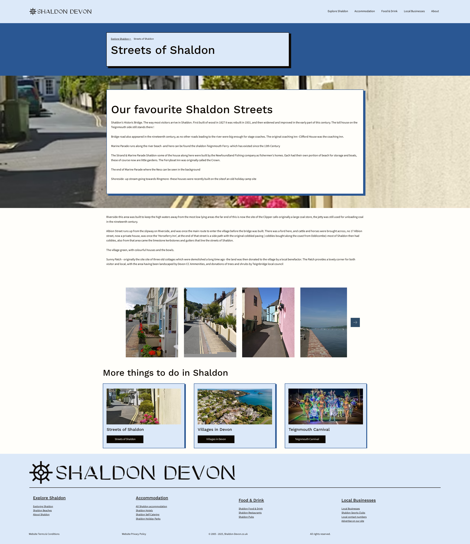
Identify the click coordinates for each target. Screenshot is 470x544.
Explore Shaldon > (121, 39)
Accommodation (152, 497)
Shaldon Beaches (42, 510)
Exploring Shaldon (43, 506)
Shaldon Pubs (246, 517)
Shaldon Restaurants (250, 513)
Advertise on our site (352, 521)
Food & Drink (251, 500)
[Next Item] (355, 322)
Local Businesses (358, 500)
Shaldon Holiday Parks (148, 519)
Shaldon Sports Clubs (353, 513)
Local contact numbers (354, 517)
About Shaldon (41, 514)
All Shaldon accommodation (151, 506)
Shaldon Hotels (144, 510)
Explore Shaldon (49, 497)
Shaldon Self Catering (147, 514)
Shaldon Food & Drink (251, 509)
